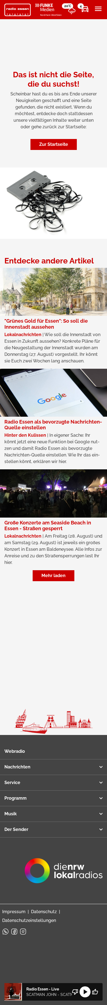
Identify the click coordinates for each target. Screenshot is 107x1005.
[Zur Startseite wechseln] (17, 10)
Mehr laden (53, 575)
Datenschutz (44, 911)
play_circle (85, 991)
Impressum (14, 911)
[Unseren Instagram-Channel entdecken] (23, 931)
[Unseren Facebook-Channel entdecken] (14, 931)
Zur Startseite (53, 144)
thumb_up (95, 992)
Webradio (14, 751)
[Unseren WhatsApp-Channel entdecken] (5, 931)
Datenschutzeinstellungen (29, 920)
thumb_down (75, 992)
